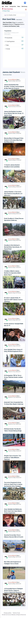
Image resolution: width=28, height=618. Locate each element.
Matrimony (24, 6)
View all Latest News (7, 74)
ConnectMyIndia (12, 79)
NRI (3, 6)
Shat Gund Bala (8, 9)
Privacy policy (7, 613)
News (18, 6)
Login (5, 15)
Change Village (6, 10)
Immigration (13, 6)
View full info (19, 19)
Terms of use (16, 613)
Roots (6, 6)
